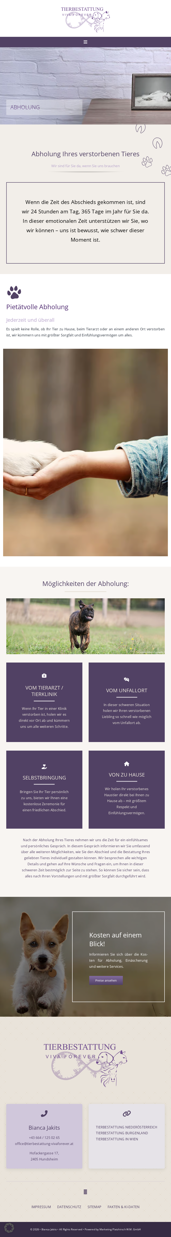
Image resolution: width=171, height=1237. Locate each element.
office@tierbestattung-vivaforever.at (44, 1143)
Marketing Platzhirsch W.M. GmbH (120, 1229)
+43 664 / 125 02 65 (44, 1137)
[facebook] (85, 1192)
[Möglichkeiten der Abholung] (85, 600)
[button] (9, 1228)
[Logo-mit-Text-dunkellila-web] (85, 9)
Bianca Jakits (49, 1229)
